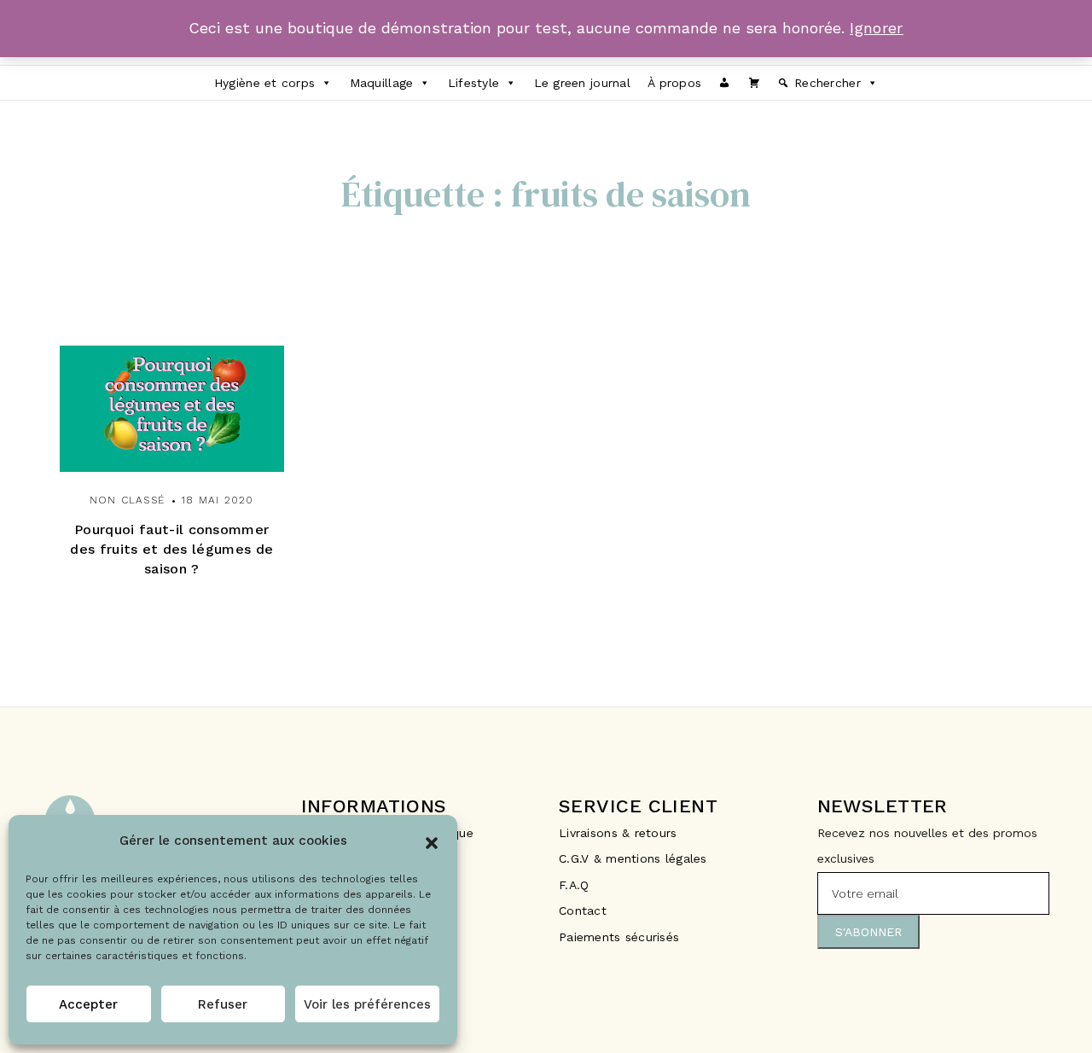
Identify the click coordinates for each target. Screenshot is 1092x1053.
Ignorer (876, 28)
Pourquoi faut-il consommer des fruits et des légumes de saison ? (171, 549)
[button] (431, 841)
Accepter (88, 1004)
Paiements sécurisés (619, 937)
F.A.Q (574, 885)
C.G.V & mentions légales (633, 858)
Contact (583, 910)
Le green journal (582, 83)
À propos (674, 83)
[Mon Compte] (724, 83)
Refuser (222, 1004)
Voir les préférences (367, 1004)
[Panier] (754, 83)
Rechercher (827, 83)
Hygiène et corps (264, 83)
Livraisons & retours (620, 833)
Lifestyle (474, 83)
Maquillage (382, 83)
